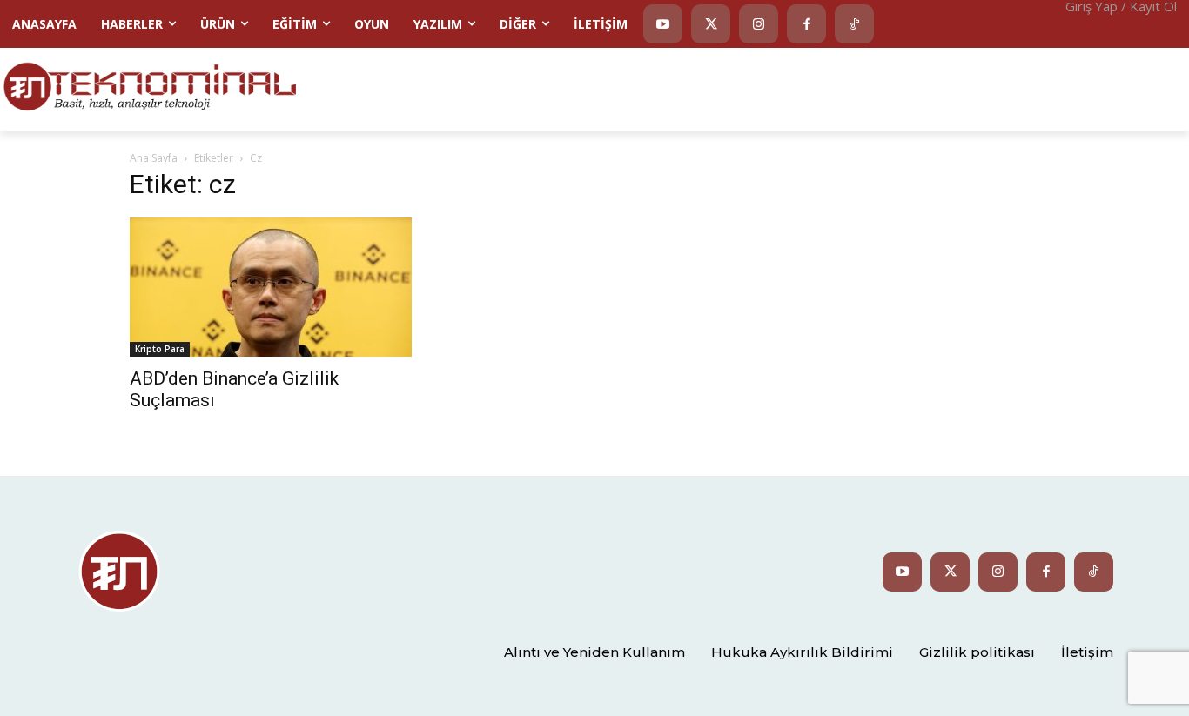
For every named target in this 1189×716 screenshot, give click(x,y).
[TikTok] (854, 23)
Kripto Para (160, 349)
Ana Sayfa (154, 158)
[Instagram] (758, 23)
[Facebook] (806, 23)
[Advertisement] (767, 88)
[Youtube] (662, 23)
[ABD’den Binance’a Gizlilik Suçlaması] (271, 287)
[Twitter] (710, 23)
